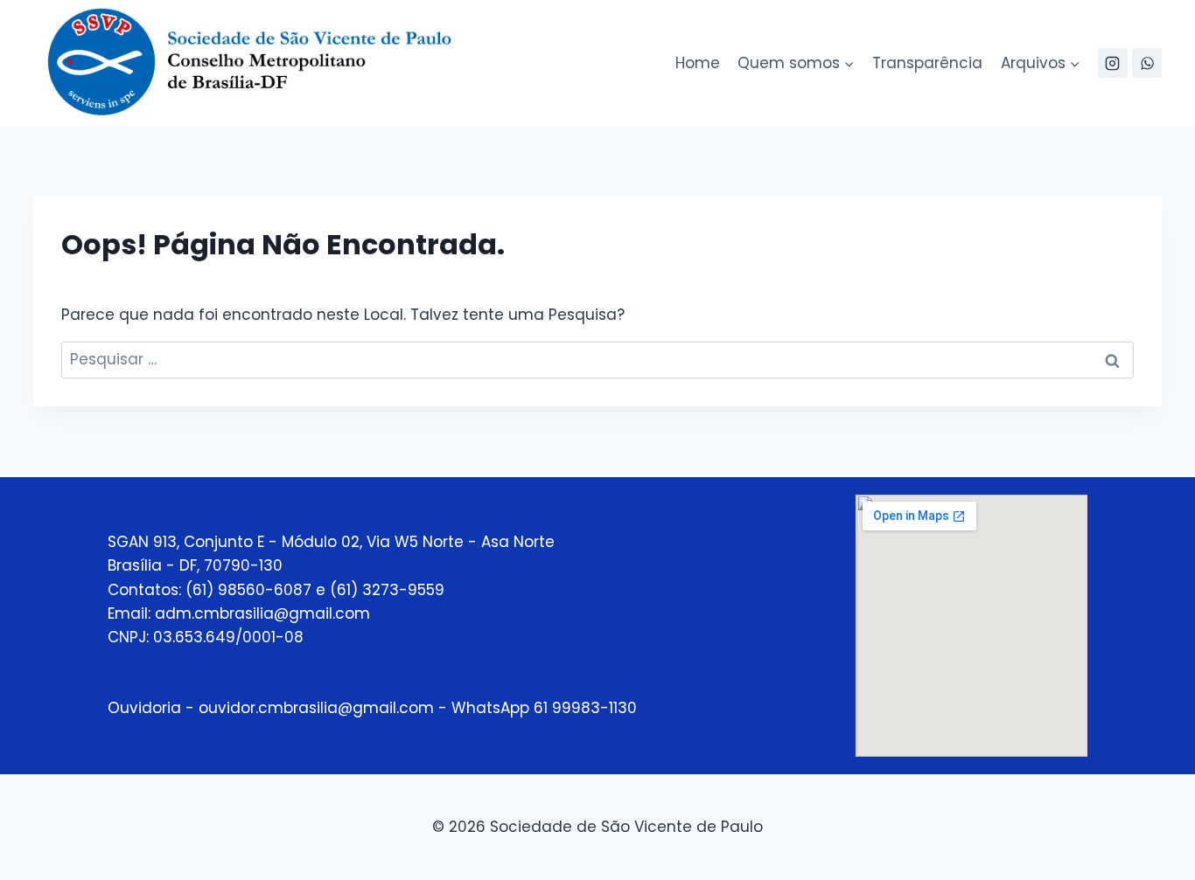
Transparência (927, 62)
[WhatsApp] (1147, 63)
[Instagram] (1113, 63)
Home (697, 62)
